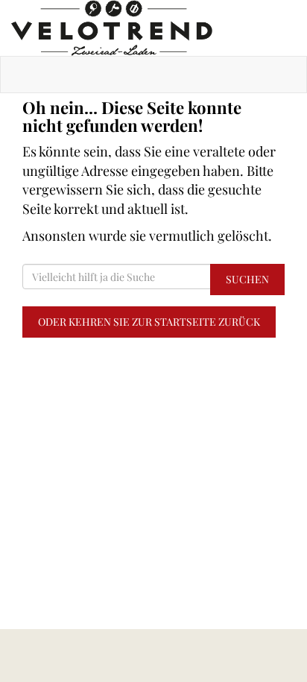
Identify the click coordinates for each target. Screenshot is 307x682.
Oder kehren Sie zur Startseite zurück (149, 322)
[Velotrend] (153, 28)
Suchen (247, 279)
